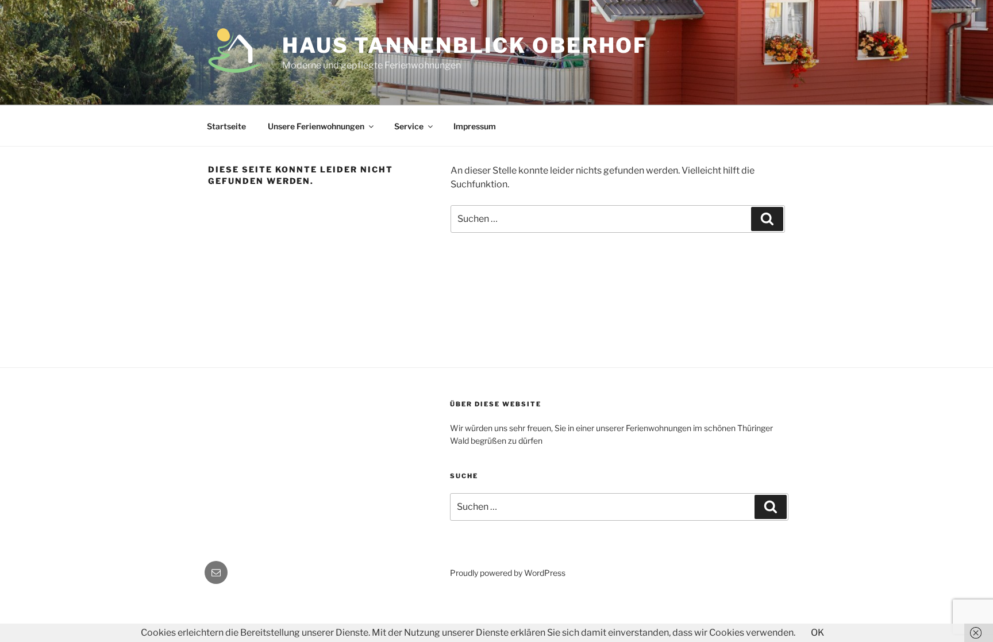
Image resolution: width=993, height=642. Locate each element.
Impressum (474, 126)
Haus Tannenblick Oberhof (465, 45)
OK (817, 632)
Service (409, 126)
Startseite (226, 126)
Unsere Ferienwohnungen (316, 126)
